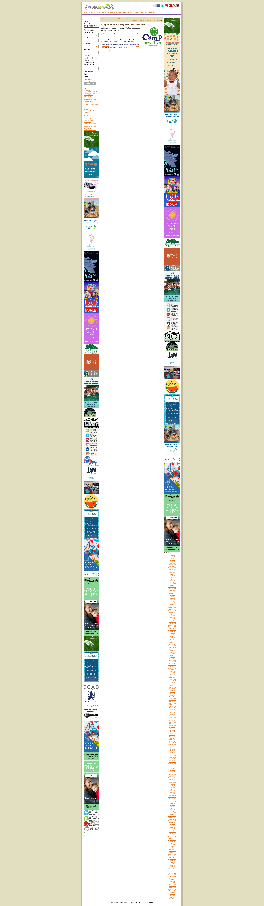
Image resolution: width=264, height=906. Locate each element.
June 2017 (172, 730)
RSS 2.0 (137, 46)
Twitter (162, 5)
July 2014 (172, 785)
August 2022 (172, 631)
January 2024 (172, 604)
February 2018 (172, 717)
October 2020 (172, 666)
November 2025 (172, 569)
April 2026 (172, 561)
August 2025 (172, 574)
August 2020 (172, 669)
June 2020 (172, 672)
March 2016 (172, 754)
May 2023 (172, 617)
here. (133, 37)
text (86, 76)
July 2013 (172, 805)
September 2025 (172, 572)
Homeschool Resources (90, 106)
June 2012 (172, 825)
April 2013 (172, 809)
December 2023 (172, 606)
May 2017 (172, 731)
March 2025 (172, 582)
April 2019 (172, 695)
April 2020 (172, 676)
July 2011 (172, 843)
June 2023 (172, 615)
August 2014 (172, 784)
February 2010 (172, 870)
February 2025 (172, 583)
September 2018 (172, 706)
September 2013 (172, 801)
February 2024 (172, 602)
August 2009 (172, 879)
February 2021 (172, 660)
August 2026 (172, 555)
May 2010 (172, 865)
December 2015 (172, 758)
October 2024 (172, 590)
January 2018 (172, 719)
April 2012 (172, 828)
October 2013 (172, 800)
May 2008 (172, 895)
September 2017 (172, 725)
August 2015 (172, 765)
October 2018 (172, 704)
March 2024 (172, 601)
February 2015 (172, 774)
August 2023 (172, 612)
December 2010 (172, 854)
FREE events (97, 12)
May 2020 (172, 674)
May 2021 (172, 655)
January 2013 (172, 814)
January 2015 (172, 776)
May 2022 (172, 636)
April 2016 (172, 752)
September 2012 (172, 820)
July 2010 (172, 862)
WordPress (125, 904)
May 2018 (172, 712)
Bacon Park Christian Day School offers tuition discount (147, 20)
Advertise (90, 12)
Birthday (90, 55)
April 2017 (172, 733)
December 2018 (172, 701)
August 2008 (172, 890)
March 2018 (172, 715)
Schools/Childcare (112, 12)
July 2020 (172, 671)
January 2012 (172, 833)
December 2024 (172, 587)
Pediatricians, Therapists (90, 99)
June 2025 (172, 577)
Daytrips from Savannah (90, 130)
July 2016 (172, 747)
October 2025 (172, 571)
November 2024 (172, 588)
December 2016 (172, 739)
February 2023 (172, 622)
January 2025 (172, 585)
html (86, 74)
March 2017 (172, 735)
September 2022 (172, 630)
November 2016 (172, 741)
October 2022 (172, 628)
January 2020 (172, 680)
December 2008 (172, 887)
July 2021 (172, 652)
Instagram (177, 5)
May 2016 (172, 750)
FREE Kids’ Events (88, 101)
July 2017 (172, 728)
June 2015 (172, 768)
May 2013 (172, 808)
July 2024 (172, 595)
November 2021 (172, 645)
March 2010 (172, 868)
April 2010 (172, 866)
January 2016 (172, 757)
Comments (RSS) (157, 904)
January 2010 (172, 871)
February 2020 (172, 679)
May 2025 (172, 579)
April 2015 (172, 771)
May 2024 (172, 598)
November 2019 (172, 684)
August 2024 (172, 593)
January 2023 (172, 623)
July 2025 (172, 575)
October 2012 (172, 819)
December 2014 (172, 777)
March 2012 (172, 830)
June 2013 (172, 806)
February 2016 (172, 755)
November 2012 (172, 817)
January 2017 (172, 738)
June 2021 (172, 653)
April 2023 (172, 618)
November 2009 (172, 874)
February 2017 (172, 736)
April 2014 (172, 790)
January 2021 (172, 661)
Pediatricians (122, 12)
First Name (90, 38)
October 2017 (172, 723)
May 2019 (172, 693)
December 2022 (172, 625)
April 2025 (172, 580)
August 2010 (172, 860)
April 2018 (172, 714)
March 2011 (172, 849)
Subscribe (155, 5)
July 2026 (172, 556)
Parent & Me (143, 12)
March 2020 (172, 677)
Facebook (158, 5)
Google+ (166, 5)
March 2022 (172, 639)
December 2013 (172, 797)
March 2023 (172, 620)
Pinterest (170, 5)
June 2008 (172, 894)
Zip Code (90, 49)
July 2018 (172, 709)
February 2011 (172, 851)
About (85, 12)
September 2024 (172, 591)
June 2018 (172, 711)
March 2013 (172, 811)
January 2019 (172, 700)
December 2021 (172, 644)
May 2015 (172, 770)
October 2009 (172, 876)
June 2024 (172, 596)
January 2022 (172, 642)
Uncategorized (105, 46)
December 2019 (172, 682)
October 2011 (172, 838)
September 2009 (172, 878)
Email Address (90, 32)
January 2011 (172, 852)
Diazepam (140, 904)
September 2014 (172, 782)
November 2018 (172, 703)
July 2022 (172, 633)
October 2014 (172, 781)
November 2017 (172, 722)
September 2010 (172, 859)
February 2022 (172, 641)
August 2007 (172, 898)
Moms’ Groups (87, 96)
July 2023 (172, 614)
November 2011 (172, 836)
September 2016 (172, 744)
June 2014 (172, 787)
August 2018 (172, 707)
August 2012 (172, 822)
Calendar (103, 12)
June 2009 (172, 882)
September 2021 (172, 649)
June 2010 (172, 863)
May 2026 (172, 560)
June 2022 (172, 634)
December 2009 (172, 873)
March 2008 (172, 897)
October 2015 (172, 762)
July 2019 (172, 690)
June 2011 (172, 844)
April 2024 (172, 599)
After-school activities (133, 12)
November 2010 (172, 855)
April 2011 (172, 847)
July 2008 (172, 892)
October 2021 (172, 647)
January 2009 (172, 886)
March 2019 (172, 696)
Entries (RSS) (147, 904)
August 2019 (172, 688)
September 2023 (172, 610)
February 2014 (172, 793)
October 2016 (172, 742)
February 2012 (172, 832)
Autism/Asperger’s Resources (91, 104)
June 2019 (172, 692)
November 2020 (172, 665)
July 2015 (172, 766)
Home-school (151, 12)
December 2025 (172, 567)
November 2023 (172, 607)
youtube (174, 5)
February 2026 (172, 564)
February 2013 (172, 812)
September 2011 (172, 840)
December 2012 (172, 816)
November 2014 (172, 779)
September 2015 (172, 763)
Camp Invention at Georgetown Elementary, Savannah (125, 24)
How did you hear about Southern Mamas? (90, 64)
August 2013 (172, 803)
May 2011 (172, 846)
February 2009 (172, 884)
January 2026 (172, 566)
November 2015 (172, 760)
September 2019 (172, 687)
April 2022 (172, 637)
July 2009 (172, 881)
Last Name (90, 43)
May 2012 (172, 827)
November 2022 (172, 626)
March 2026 (172, 563)
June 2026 (172, 558)
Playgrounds (87, 90)
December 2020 (172, 663)
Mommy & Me (87, 102)
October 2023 (172, 609)
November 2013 (172, 798)
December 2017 (172, 720)
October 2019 (172, 685)
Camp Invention (105, 27)
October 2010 (172, 857)
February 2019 (172, 698)
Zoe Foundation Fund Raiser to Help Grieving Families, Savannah (118, 18)
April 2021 (172, 657)
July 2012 (172, 824)
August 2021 (172, 650)
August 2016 (172, 746)
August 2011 (172, 841)
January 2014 (172, 795)
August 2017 (172, 727)
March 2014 (172, 792)
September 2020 (172, 668)
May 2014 (172, 789)
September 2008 (172, 889)
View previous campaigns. (88, 80)
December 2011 (172, 835)
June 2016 (172, 749)
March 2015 (172, 773)
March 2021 (172, 658)
